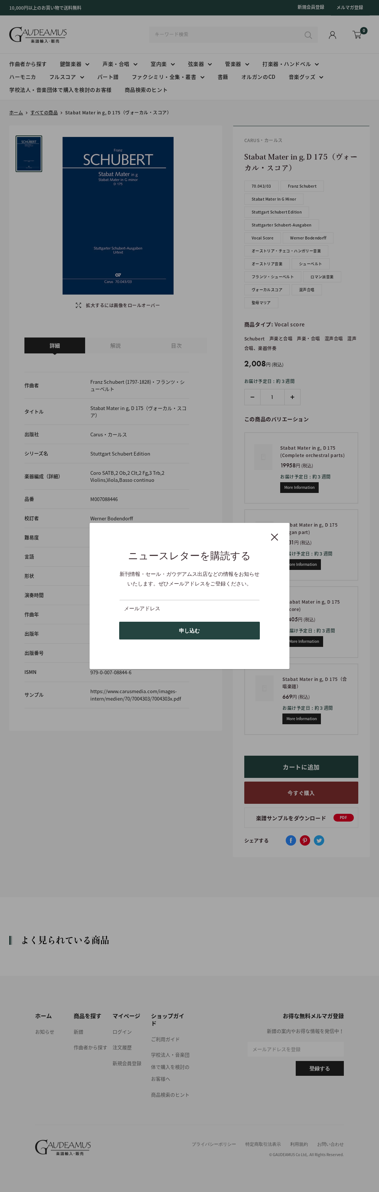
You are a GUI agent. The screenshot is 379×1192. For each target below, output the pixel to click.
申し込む (189, 631)
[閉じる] (274, 536)
